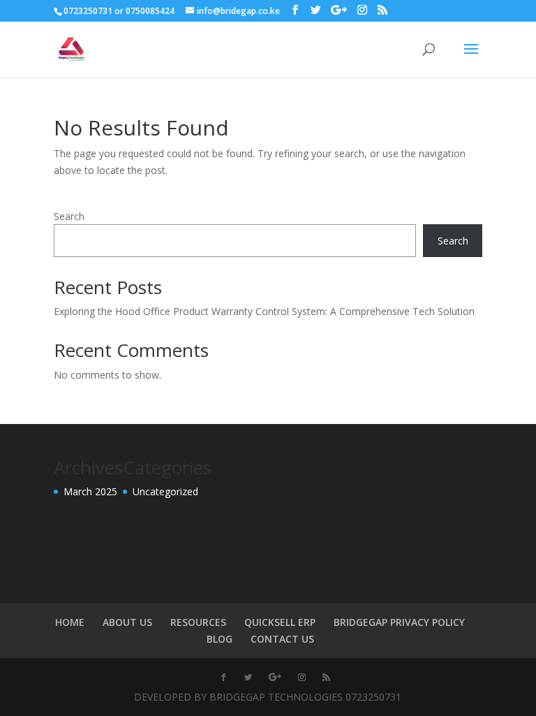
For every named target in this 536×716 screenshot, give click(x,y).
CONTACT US (282, 638)
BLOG (219, 638)
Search (69, 216)
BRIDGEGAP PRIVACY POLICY (399, 622)
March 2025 (90, 491)
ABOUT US (127, 622)
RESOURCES (198, 622)
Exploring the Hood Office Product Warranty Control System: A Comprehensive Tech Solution (264, 311)
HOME (69, 622)
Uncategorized (165, 491)
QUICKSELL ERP (279, 622)
